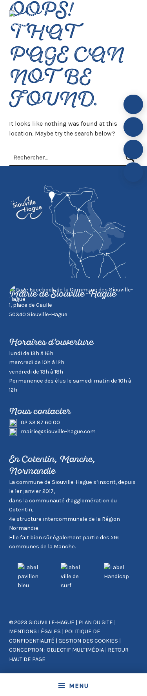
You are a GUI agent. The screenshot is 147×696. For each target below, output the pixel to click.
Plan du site (95, 622)
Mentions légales (35, 631)
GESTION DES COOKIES (88, 640)
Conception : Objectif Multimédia (56, 650)
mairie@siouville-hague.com (58, 431)
